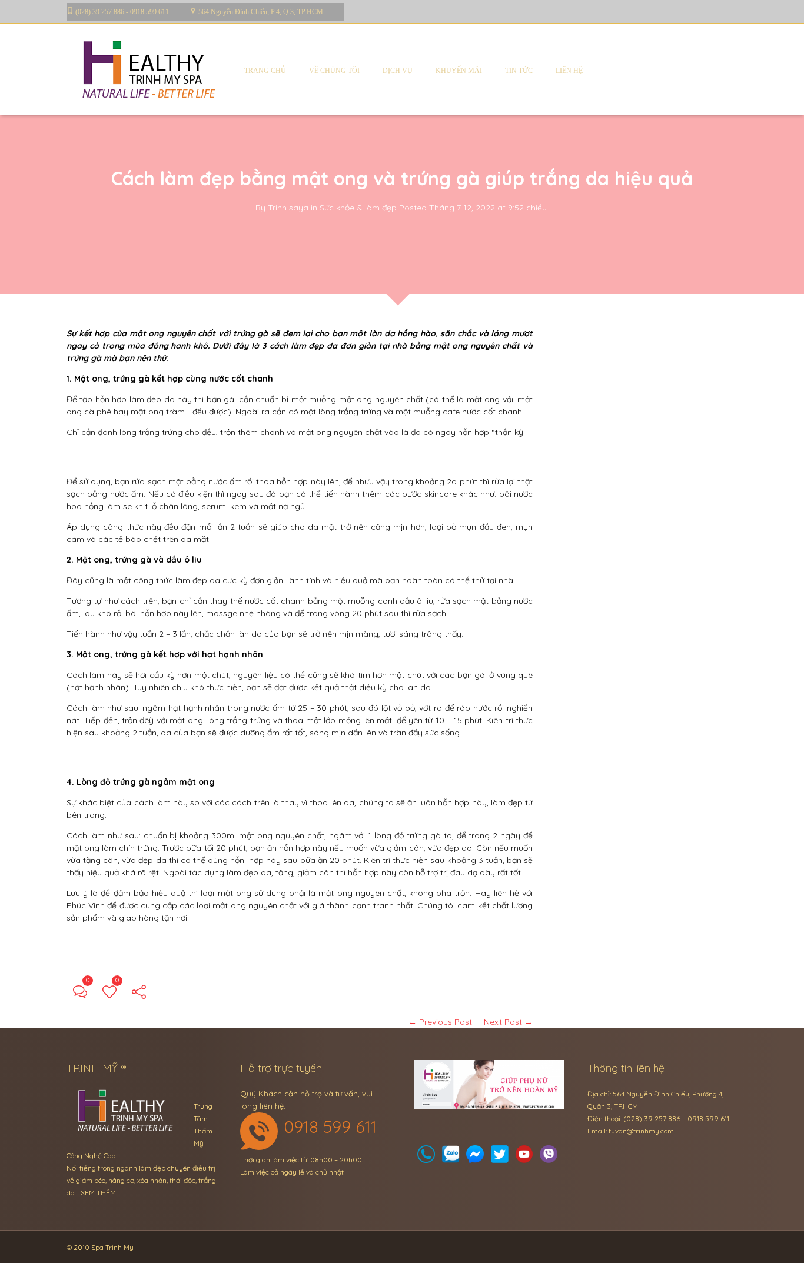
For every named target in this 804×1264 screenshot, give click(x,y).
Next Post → (508, 1021)
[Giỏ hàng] (450, 1157)
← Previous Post (440, 1021)
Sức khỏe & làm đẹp (358, 207)
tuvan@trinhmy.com (641, 1130)
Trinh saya (288, 207)
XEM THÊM (98, 1192)
